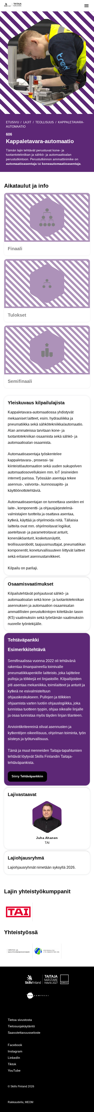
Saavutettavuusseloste (24, 1032)
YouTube (14, 1070)
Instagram (15, 1051)
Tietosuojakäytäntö (21, 1026)
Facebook (15, 1045)
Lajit (27, 122)
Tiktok (12, 1064)
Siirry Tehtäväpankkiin (27, 776)
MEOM (29, 1102)
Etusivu (12, 122)
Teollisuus (44, 122)
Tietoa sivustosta (20, 1020)
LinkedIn (14, 1057)
